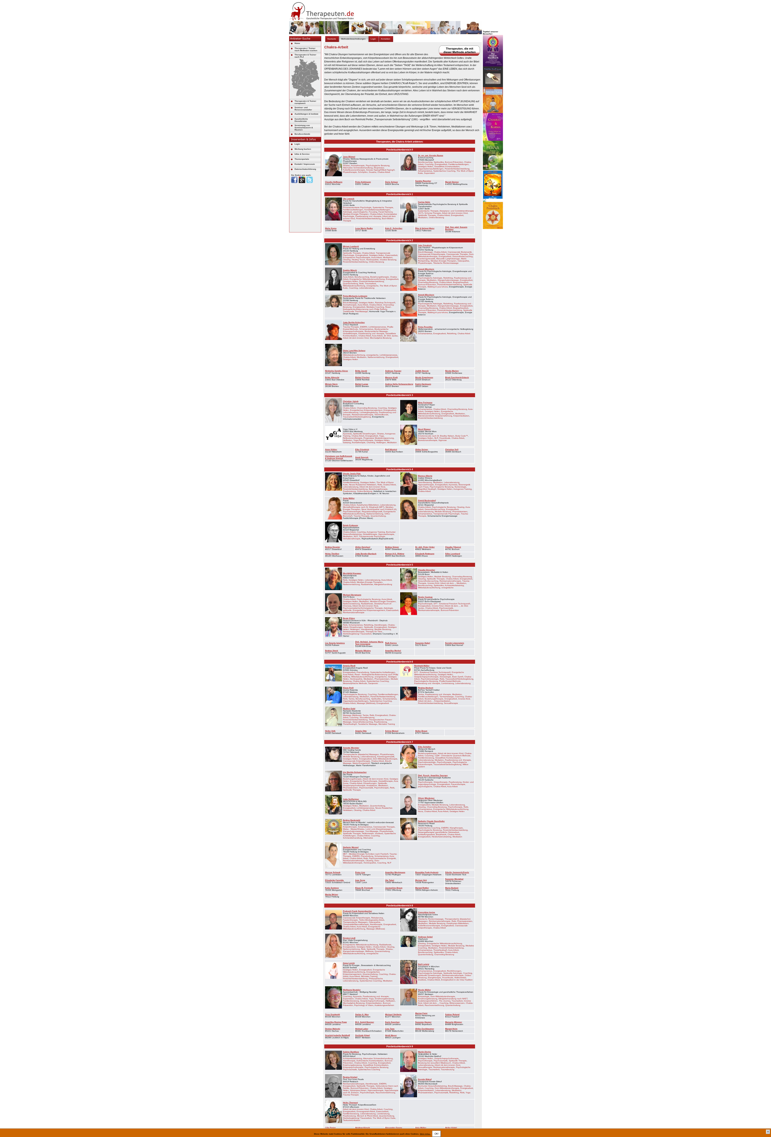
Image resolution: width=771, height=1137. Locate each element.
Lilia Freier (330, 1128)
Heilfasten (347, 440)
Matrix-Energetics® (361, 763)
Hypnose (443, 440)
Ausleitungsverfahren (384, 1005)
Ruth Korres (391, 643)
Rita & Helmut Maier (424, 228)
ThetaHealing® (350, 724)
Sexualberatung (367, 717)
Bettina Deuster (332, 547)
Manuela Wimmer (453, 1022)
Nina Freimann (425, 402)
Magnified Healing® (427, 489)
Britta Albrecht (332, 377)
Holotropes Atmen (358, 1090)
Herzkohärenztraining (441, 837)
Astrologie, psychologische (355, 212)
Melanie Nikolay (363, 650)
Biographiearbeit (460, 282)
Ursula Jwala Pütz (352, 473)
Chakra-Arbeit (383, 172)
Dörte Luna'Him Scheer (354, 350)
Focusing (373, 212)
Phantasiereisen (459, 511)
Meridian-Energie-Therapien (356, 214)
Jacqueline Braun (393, 888)
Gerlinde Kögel (362, 1035)
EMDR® (363, 327)
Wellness (369, 951)
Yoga (381, 436)
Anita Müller (349, 498)
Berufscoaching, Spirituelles (431, 162)
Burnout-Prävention (454, 162)
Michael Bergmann (352, 595)
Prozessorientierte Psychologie (357, 207)
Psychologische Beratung (378, 165)
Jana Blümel (349, 157)
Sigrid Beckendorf (427, 500)
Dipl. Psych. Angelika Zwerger (433, 775)
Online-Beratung (436, 217)
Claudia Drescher (426, 570)
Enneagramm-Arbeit (366, 1111)
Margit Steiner (452, 182)
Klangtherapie (456, 828)
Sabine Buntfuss (351, 1052)
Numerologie (460, 487)
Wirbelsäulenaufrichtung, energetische (360, 286)
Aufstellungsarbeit (426, 834)
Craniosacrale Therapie (457, 254)
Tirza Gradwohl (332, 1014)
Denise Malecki (332, 1029)
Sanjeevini (373, 683)
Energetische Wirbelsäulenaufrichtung (367, 279)
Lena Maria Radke (364, 228)
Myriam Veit (421, 880)
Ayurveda (347, 434)
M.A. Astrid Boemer (364, 1022)
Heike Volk (330, 731)
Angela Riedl (349, 666)
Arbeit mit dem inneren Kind (455, 213)
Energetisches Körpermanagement (366, 410)
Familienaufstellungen (458, 164)
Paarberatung (349, 491)
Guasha (372, 172)
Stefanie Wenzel (351, 847)
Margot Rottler (422, 888)
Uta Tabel (389, 880)
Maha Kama (331, 228)
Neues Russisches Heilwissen (362, 485)
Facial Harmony (385, 212)
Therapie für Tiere (374, 631)
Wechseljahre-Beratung (381, 338)
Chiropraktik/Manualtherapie (356, 924)
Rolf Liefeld (423, 964)
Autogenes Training (462, 489)
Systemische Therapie (383, 207)
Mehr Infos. (425, 1134)
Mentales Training (386, 724)
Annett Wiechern (426, 269)
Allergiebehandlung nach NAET (452, 999)
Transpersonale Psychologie (446, 514)
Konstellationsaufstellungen (377, 210)
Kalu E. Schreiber (393, 228)
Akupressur (379, 168)
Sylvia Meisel (391, 731)
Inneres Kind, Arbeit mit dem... (441, 583)
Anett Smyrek (361, 457)
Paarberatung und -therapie (368, 216)
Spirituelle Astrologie (452, 973)
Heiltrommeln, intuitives (372, 833)
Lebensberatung (366, 288)
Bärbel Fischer (362, 377)
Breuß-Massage (425, 252)
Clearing (347, 260)
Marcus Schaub (332, 872)
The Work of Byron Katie (384, 1118)
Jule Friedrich (425, 245)
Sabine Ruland (452, 1014)
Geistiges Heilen (425, 166)
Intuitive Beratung (388, 260)
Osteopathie (463, 261)
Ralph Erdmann (350, 525)
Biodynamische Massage (376, 331)
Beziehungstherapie (379, 277)
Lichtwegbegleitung (369, 412)
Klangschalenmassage (448, 280)
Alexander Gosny (393, 1128)
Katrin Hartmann (423, 384)
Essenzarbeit (391, 255)
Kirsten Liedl (349, 938)
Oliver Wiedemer (426, 798)
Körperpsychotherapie (353, 1067)
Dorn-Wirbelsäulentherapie (385, 759)
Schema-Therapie (432, 213)
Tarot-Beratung (425, 482)
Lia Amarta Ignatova (335, 643)
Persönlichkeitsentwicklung (457, 169)
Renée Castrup (425, 597)
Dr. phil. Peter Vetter (425, 547)
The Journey (444, 1001)
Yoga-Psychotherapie (363, 440)
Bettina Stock (331, 650)
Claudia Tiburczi (453, 547)
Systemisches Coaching (444, 171)
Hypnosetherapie (426, 485)
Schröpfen (363, 172)
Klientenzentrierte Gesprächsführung (435, 416)
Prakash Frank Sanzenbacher (357, 911)
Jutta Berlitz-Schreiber (354, 322)
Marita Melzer (331, 894)
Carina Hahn (424, 202)
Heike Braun (421, 731)
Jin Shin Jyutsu (391, 336)
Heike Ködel (451, 1128)
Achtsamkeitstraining (454, 585)
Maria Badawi (451, 888)
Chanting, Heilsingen (376, 442)
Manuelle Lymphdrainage (448, 259)
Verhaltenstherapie (351, 538)
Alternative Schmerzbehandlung (358, 168)
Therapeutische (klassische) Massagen (361, 754)
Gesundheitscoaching (462, 256)
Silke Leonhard (452, 554)
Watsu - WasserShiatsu (353, 829)
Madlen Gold (349, 708)
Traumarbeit (370, 283)
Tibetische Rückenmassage (446, 263)
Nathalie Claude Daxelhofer (431, 821)
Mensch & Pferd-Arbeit (367, 1116)
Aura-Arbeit (376, 257)
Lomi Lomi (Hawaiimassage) (378, 829)
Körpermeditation (461, 416)
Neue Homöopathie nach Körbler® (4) (378, 509)
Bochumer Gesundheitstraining (432, 1086)
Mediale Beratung (443, 511)
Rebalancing (377, 918)
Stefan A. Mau (362, 1014)
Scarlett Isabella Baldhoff (337, 1035)
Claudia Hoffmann (333, 182)
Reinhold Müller (421, 666)
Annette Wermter (351, 748)
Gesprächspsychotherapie (426, 677)
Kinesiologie (445, 677)
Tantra (351, 699)
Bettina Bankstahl (351, 820)
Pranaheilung (363, 672)
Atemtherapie (380, 625)
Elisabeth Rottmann (424, 554)
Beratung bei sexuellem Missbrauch (434, 1063)
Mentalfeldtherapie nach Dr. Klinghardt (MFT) (363, 507)
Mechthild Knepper (352, 573)
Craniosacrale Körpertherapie (431, 254)
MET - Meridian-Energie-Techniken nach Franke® (365, 854)
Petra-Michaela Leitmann (355, 296)
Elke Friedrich (362, 449)
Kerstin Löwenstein (454, 643)
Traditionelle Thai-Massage (355, 311)
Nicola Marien (452, 371)
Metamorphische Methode (355, 683)
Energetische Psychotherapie (356, 257)
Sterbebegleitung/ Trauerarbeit (357, 634)
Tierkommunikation (351, 1120)
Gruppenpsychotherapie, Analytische (360, 785)
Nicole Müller (424, 990)
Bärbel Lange (361, 384)
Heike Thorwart (350, 1102)
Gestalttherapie (350, 333)
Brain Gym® (457, 677)
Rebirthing (448, 278)
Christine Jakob (350, 401)
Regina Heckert (425, 688)
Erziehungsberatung (352, 1065)
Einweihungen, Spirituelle (361, 627)
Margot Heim (451, 1029)
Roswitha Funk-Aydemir (427, 872)
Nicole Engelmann (424, 377)
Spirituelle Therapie (427, 215)
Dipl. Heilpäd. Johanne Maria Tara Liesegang (369, 643)
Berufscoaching (362, 277)
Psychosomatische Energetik (382, 858)
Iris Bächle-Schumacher (355, 772)
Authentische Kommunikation (369, 1061)
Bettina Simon (392, 547)
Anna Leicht (349, 963)
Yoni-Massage (371, 831)
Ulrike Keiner (421, 449)
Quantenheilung (350, 283)
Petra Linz (360, 872)
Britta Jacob (361, 371)
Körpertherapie (441, 782)
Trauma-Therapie (351, 327)
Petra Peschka (425, 327)
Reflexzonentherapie (352, 438)
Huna (420, 811)
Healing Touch (358, 260)
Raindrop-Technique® (385, 302)
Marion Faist (421, 1013)
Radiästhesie (367, 584)
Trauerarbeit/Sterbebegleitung (357, 417)
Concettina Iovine (426, 912)
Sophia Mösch (350, 270)
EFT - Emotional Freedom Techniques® (452, 604)
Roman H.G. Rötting (394, 554)
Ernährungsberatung (384, 999)
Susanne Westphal (454, 879)
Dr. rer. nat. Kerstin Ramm (430, 155)
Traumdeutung (447, 1069)
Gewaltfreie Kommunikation (447, 166)
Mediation (439, 760)
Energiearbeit (441, 164)
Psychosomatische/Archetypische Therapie (363, 608)
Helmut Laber (361, 1029)
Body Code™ (461, 436)
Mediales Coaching (375, 307)
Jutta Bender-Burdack (365, 554)
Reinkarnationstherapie (362, 414)
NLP (436, 438)
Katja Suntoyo (332, 888)
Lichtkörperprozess (377, 327)
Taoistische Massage (367, 724)
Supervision (429, 173)
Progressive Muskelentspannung (378, 438)
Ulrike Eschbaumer (424, 1029)
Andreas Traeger (393, 371)
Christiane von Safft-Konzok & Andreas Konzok (338, 457)
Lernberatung (447, 683)
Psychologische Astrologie (430, 278)
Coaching (429, 164)
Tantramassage (447, 696)
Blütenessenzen (457, 1003)
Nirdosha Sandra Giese (336, 371)
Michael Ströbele (393, 1014)
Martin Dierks (424, 1052)
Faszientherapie (350, 920)
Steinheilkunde (381, 414)
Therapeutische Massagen (355, 922)
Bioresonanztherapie (427, 440)
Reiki (361, 283)
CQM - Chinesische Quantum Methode (452, 755)
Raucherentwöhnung (434, 1005)
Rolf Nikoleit (391, 449)
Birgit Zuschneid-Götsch (457, 377)
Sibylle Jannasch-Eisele (457, 872)
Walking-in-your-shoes (437, 287)
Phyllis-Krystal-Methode (450, 681)
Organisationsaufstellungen (431, 169)
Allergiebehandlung (383, 584)
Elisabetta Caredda (334, 880)
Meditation (423, 217)
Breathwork (441, 834)
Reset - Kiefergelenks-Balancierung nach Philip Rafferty (367, 308)
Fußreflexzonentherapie (354, 170)
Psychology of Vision (363, 1005)
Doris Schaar (391, 182)
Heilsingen (355, 629)
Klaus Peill (348, 688)
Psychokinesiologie (352, 511)
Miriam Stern (331, 384)
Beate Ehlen (349, 618)
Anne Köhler (331, 449)
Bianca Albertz (425, 476)
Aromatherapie (358, 165)
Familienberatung (351, 482)
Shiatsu (346, 165)
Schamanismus (425, 171)
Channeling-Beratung (428, 282)
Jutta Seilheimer (351, 799)
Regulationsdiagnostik (372, 511)
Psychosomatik (446, 608)
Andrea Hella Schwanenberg (399, 384)
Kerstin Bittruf (424, 1079)
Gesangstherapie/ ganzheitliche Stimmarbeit (438, 832)
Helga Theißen (332, 554)
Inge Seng (360, 880)
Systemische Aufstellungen (382, 672)
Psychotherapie (425, 604)
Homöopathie (372, 260)
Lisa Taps (390, 1029)
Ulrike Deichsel (362, 547)
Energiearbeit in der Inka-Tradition (457, 980)
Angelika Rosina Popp (336, 1022)
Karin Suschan (392, 1022)
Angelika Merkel (393, 650)
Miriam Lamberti (351, 246)
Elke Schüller (424, 747)
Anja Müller (420, 1128)
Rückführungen (454, 971)
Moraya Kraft (391, 377)
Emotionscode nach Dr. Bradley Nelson (436, 436)
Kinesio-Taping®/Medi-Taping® (380, 170)
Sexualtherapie (451, 703)
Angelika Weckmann (395, 872)
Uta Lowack (348, 198)
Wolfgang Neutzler (352, 990)
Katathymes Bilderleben (368, 505)
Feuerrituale (444, 438)
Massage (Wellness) (366, 703)
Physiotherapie (350, 172)
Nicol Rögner (424, 429)
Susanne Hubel (422, 643)
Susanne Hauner (423, 1022)
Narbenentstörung (376, 357)
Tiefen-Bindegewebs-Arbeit (371, 920)
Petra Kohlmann (363, 182)
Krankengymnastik (426, 259)
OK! (436, 1133)
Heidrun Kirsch (362, 1128)
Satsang (347, 442)
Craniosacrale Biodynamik (460, 252)
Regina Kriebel (350, 1077)
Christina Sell (451, 449)
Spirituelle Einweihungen (364, 434)
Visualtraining (367, 629)
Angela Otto (361, 731)
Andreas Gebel (425, 937)
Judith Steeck (422, 371)
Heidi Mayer (391, 1035)
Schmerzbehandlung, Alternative (358, 838)
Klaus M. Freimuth (364, 888)
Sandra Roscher (423, 181)
